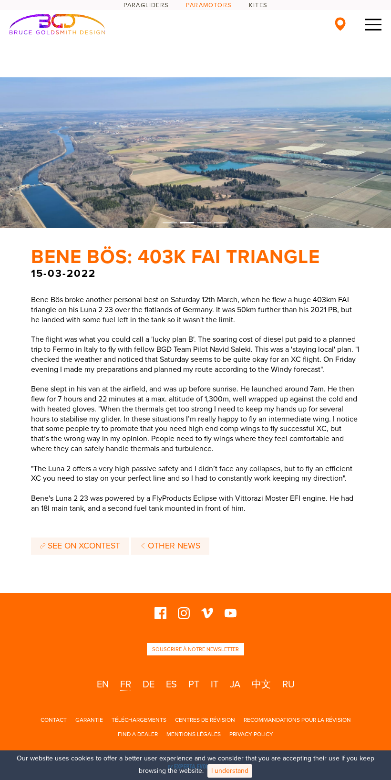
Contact (54, 720)
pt (193, 684)
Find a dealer (138, 734)
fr (125, 684)
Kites (258, 5)
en (103, 684)
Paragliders (146, 5)
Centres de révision (205, 720)
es (171, 684)
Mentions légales (193, 734)
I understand (229, 771)
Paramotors (209, 5)
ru (288, 684)
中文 (261, 684)
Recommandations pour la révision (297, 720)
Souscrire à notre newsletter (195, 649)
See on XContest (82, 546)
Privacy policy (251, 734)
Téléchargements (139, 720)
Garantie (89, 720)
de (148, 684)
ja (235, 684)
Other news (172, 546)
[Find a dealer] (340, 24)
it (214, 684)
